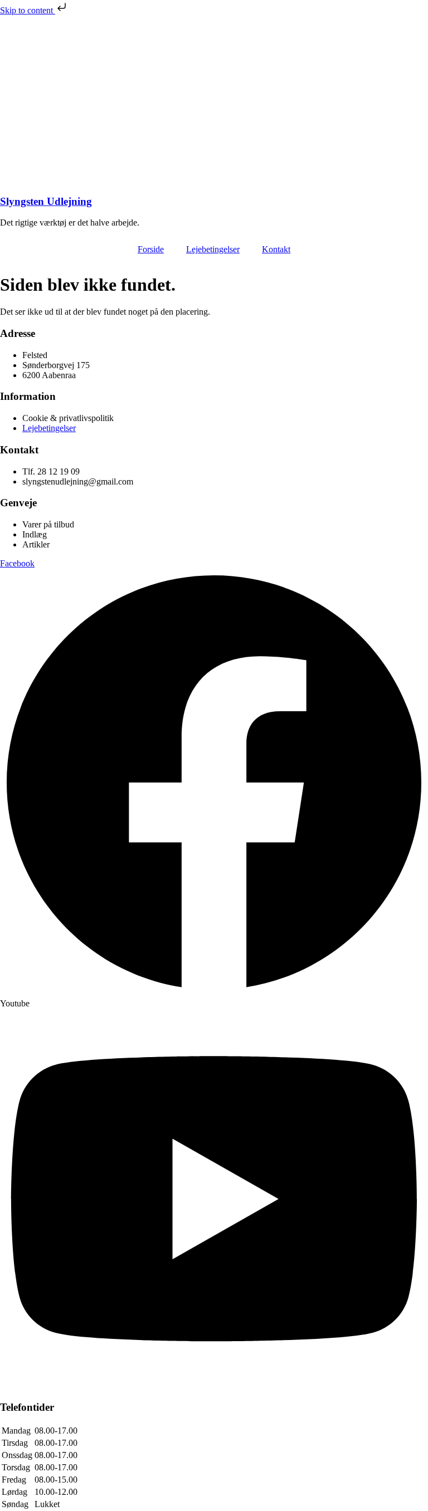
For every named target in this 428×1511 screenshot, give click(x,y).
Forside (151, 249)
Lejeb (32, 428)
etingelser (59, 428)
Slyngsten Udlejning (46, 201)
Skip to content (27, 10)
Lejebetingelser (213, 249)
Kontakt (276, 249)
